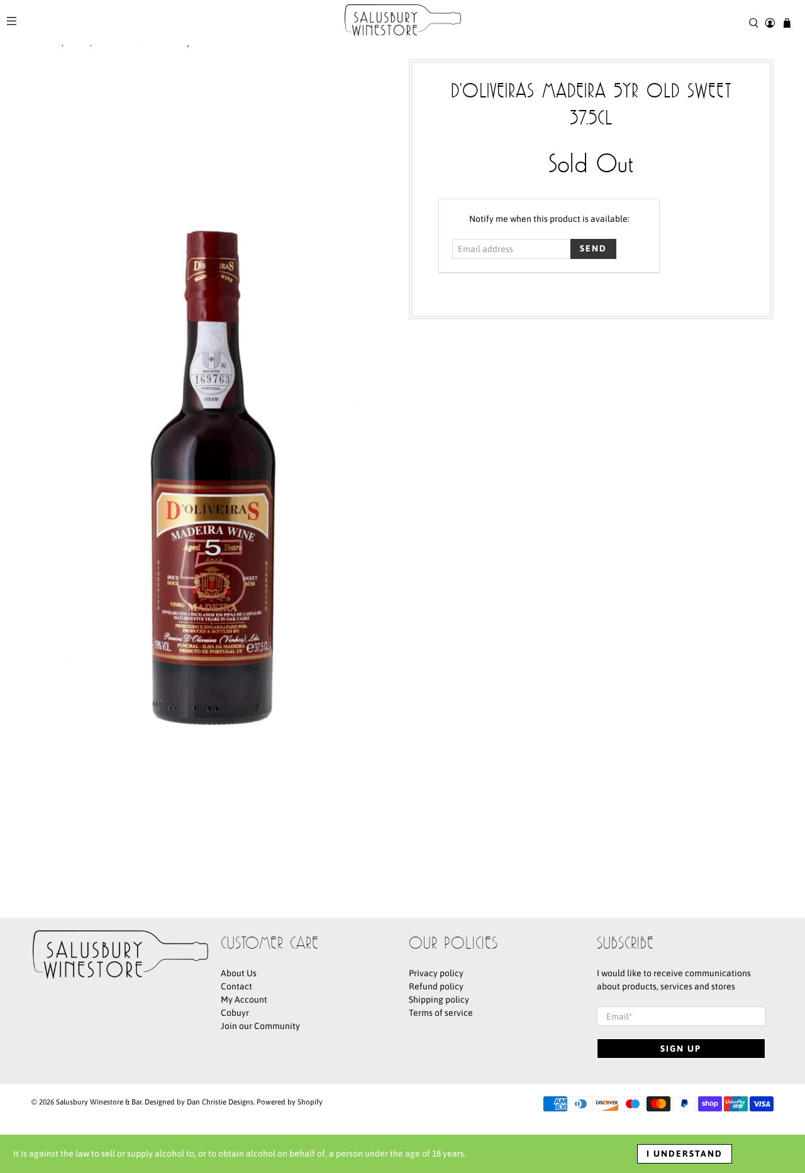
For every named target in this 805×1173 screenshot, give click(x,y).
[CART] (787, 23)
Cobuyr (235, 1013)
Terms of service (441, 1013)
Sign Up (680, 1049)
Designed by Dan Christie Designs (199, 1102)
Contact (236, 986)
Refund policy (436, 986)
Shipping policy (439, 999)
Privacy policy (436, 973)
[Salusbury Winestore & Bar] (403, 22)
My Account (244, 999)
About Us (239, 973)
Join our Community (260, 1026)
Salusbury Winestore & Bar (99, 1102)
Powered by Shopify (290, 1102)
